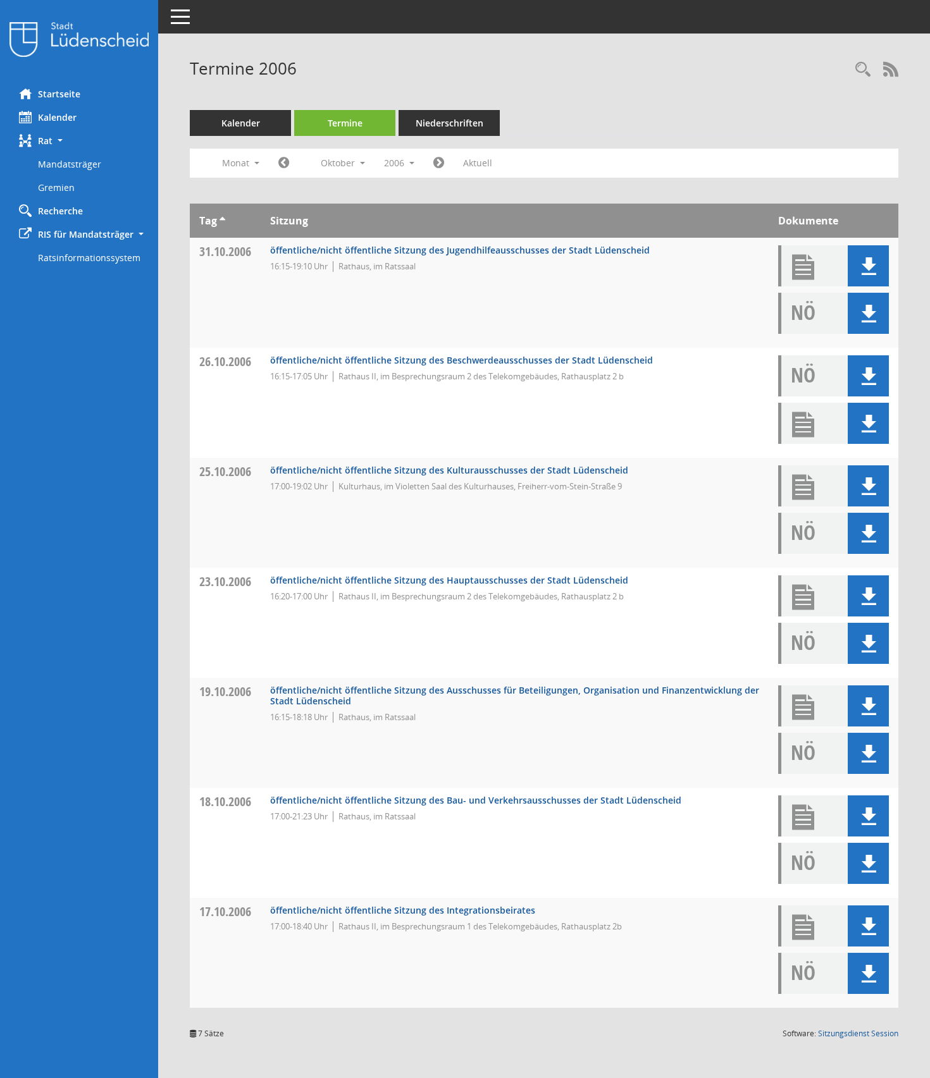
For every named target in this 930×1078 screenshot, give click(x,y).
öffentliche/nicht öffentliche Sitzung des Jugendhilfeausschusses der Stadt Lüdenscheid (460, 250)
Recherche (60, 211)
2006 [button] (395, 163)
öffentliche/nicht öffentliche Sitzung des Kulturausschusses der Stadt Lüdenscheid (449, 470)
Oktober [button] (339, 163)
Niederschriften (449, 123)
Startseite (59, 94)
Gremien (56, 187)
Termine (345, 123)
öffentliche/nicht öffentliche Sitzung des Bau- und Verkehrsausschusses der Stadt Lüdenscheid (475, 800)
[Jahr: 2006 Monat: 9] (284, 163)
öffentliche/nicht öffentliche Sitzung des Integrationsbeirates (402, 910)
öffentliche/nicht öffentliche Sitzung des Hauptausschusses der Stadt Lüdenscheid (449, 580)
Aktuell (477, 163)
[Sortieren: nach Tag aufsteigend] (222, 221)
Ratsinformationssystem (89, 258)
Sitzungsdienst (858, 1033)
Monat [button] (237, 163)
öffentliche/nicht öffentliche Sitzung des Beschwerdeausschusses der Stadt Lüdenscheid (461, 360)
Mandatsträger (69, 164)
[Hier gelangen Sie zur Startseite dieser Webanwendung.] (79, 39)
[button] (79, 140)
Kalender (57, 117)
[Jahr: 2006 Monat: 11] (439, 163)
